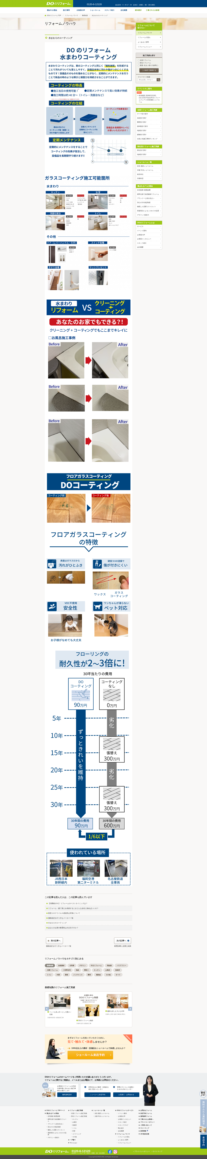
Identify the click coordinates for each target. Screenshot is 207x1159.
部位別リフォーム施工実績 (148, 146)
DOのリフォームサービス (125, 1110)
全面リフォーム (145, 60)
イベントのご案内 (144, 89)
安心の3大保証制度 (143, 202)
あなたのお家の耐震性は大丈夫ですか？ (63, 928)
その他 (108, 975)
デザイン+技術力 (143, 215)
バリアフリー (121, 965)
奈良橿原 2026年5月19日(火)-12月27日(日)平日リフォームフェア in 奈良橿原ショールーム (149, 99)
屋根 (66, 975)
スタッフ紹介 (142, 243)
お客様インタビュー (144, 239)
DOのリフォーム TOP (54, 15)
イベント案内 (142, 231)
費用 (89, 975)
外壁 (58, 975)
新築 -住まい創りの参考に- (149, 65)
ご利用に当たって (146, 1125)
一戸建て (73, 1140)
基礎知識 (85, 15)
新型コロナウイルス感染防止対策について (64, 913)
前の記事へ (55, 941)
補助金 (98, 975)
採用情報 (143, 1131)
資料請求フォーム (146, 1116)
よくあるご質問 (143, 42)
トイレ (49, 975)
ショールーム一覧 (144, 162)
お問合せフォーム (146, 1110)
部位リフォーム (145, 63)
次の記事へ (121, 941)
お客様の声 (141, 235)
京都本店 (140, 178)
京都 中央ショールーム (145, 170)
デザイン (82, 965)
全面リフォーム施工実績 (147, 110)
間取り (86, 970)
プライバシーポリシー (147, 1122)
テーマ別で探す (142, 114)
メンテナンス (78, 975)
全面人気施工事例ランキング (147, 139)
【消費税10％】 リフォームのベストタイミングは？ (67, 903)
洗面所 (117, 970)
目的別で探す (142, 118)
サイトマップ (144, 1128)
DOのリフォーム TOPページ (55, 1110)
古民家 (72, 965)
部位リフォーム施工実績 (79, 1116)
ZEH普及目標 (144, 1134)
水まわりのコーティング (57, 923)
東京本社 (140, 174)
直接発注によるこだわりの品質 (148, 211)
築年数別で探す (142, 126)
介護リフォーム (52, 970)
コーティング (76, 1134)
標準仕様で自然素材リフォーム (148, 194)
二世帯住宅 (67, 970)
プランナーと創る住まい (145, 198)
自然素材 (61, 965)
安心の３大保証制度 (54, 1127)
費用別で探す (142, 122)
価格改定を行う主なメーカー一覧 (60, 918)
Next (130, 1009)
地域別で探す (142, 130)
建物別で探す (142, 134)
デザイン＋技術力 (53, 1137)
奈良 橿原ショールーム (145, 166)
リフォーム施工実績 (76, 1110)
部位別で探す (142, 150)
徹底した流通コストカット (146, 206)
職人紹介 (121, 1128)
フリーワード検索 (144, 77)
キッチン (97, 970)
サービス (140, 226)
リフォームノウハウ (71, 15)
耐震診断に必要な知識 (122, 946)
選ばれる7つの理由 (145, 186)
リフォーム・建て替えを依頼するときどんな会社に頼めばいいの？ (73, 908)
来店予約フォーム (146, 1113)
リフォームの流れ (144, 37)
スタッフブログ (123, 1125)
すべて (118, 975)
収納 (77, 970)
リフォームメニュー (145, 47)
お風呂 (107, 970)
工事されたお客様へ (146, 1119)
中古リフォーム (96, 965)
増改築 (109, 965)
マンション (73, 1143)
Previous (47, 1009)
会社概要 (140, 247)
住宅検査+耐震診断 (144, 190)
